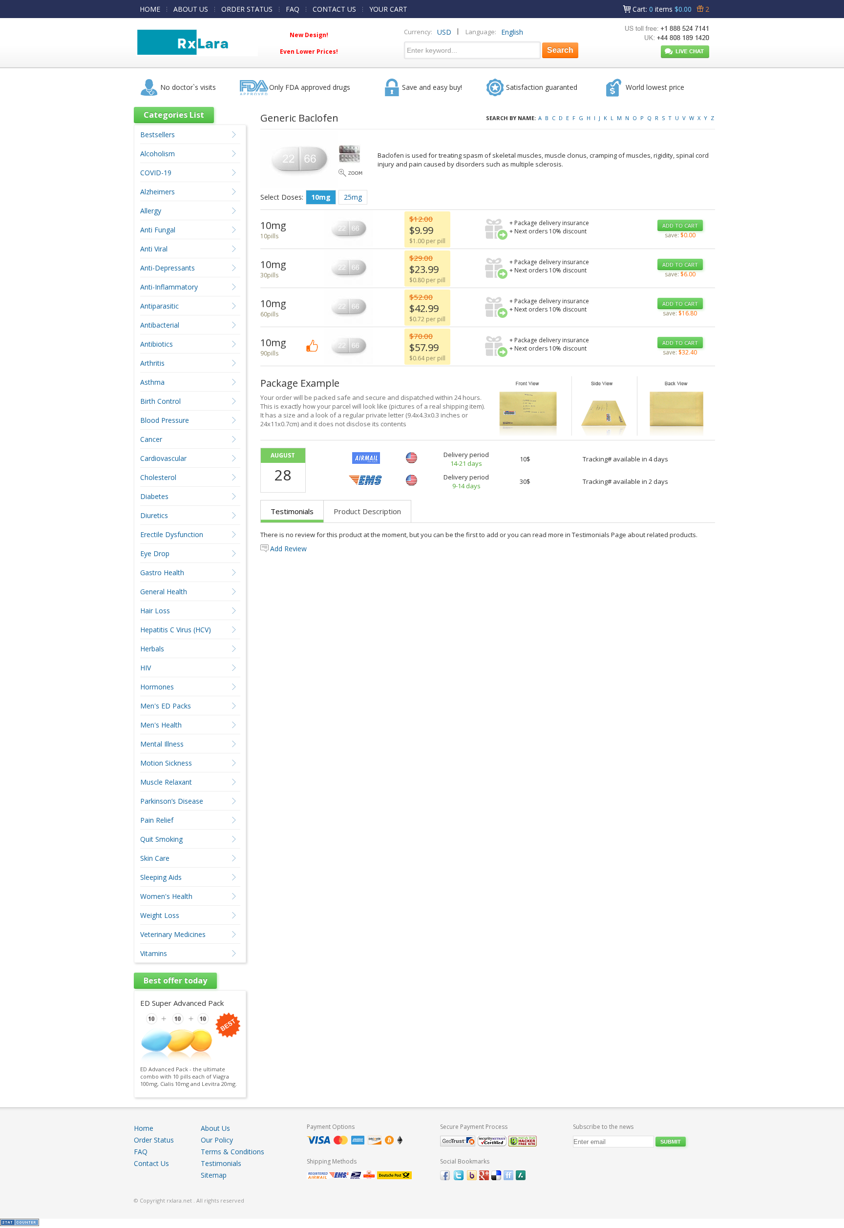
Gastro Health (162, 572)
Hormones (157, 686)
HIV (145, 667)
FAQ (292, 9)
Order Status (154, 1140)
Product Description (367, 511)
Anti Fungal (157, 229)
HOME (150, 9)
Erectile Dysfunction (171, 534)
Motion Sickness (166, 763)
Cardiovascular (163, 458)
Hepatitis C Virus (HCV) (175, 629)
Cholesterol (158, 477)
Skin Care (154, 858)
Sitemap (214, 1175)
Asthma (152, 382)
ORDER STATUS (247, 9)
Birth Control (160, 401)
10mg (321, 197)
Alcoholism (157, 153)
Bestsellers (157, 134)
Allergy (150, 210)
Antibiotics (156, 344)
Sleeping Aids (161, 877)
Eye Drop (154, 553)
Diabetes (154, 496)
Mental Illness (162, 744)
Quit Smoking (161, 839)
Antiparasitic (159, 306)
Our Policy (217, 1140)
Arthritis (152, 363)
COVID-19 (155, 172)
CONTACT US (334, 9)
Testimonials (292, 511)
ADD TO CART (680, 225)
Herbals (152, 648)
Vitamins (153, 953)
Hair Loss (155, 610)
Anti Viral (154, 248)
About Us (215, 1128)
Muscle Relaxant (166, 782)
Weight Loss (159, 915)
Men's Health (161, 724)
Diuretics (154, 515)
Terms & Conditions (232, 1151)
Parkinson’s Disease (171, 801)
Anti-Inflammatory (169, 286)
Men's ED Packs (165, 705)
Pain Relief (156, 820)
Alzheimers (157, 191)
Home (143, 1128)
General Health (163, 591)
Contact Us (151, 1163)
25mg (353, 197)
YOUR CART (388, 9)
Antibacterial (159, 325)
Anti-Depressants (167, 267)
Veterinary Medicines (173, 934)
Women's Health (166, 896)
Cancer (151, 439)
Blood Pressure (164, 420)
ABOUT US (190, 9)
